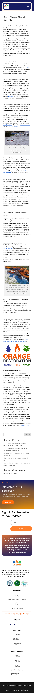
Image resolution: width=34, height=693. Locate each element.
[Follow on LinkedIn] (14, 624)
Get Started (7, 502)
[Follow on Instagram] (18, 624)
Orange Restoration (16, 638)
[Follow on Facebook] (10, 624)
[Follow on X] (22, 624)
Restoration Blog (17, 644)
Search (27, 434)
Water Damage (17, 660)
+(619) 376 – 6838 (17, 609)
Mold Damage (17, 655)
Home (18, 634)
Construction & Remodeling (15, 674)
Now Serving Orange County (16, 614)
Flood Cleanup (18, 670)
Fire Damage (17, 665)
